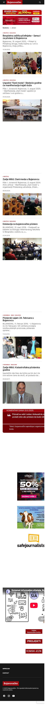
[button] (4, 2)
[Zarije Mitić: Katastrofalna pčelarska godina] (22, 393)
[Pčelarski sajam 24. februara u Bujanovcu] (22, 348)
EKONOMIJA (6, 315)
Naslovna (6, 28)
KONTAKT (6, 673)
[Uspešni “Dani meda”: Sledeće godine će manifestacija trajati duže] (22, 110)
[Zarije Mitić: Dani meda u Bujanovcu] (22, 204)
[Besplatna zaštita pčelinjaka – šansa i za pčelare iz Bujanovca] (22, 63)
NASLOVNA (13, 33)
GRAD (12, 315)
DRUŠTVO (6, 33)
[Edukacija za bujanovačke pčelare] (22, 249)
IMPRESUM (6, 668)
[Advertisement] (23, 145)
